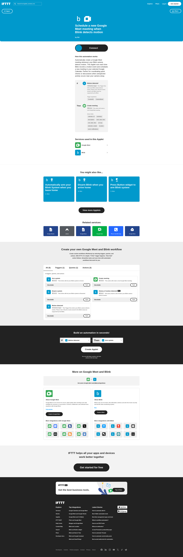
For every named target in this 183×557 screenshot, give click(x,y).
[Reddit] (126, 550)
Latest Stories (97, 507)
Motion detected (92, 83)
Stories (58, 513)
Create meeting (92, 105)
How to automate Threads (99, 532)
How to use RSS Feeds (98, 523)
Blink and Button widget (75, 529)
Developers (59, 549)
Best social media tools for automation (102, 539)
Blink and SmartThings (75, 539)
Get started (174, 4)
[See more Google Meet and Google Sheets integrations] (67, 426)
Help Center (59, 523)
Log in (164, 4)
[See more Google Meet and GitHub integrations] (81, 434)
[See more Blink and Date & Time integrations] (130, 426)
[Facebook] (101, 550)
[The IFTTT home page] (6, 4)
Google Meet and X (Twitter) (76, 517)
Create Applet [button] (91, 349)
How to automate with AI (98, 510)
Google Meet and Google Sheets (77, 513)
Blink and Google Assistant (76, 536)
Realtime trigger (57, 307)
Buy (95, 407)
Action (55, 280)
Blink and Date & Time (75, 532)
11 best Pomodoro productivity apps (102, 529)
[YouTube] (114, 550)
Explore (150, 4)
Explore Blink (101, 412)
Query (102, 293)
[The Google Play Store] (122, 511)
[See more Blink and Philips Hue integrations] (130, 434)
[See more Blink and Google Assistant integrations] (101, 434)
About (94, 549)
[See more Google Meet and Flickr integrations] (52, 434)
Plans (157, 4)
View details (50, 285)
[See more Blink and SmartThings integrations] (115, 434)
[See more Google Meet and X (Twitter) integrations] (81, 426)
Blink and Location (74, 526)
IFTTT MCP (59, 520)
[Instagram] (109, 550)
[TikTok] (122, 550)
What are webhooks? (98, 526)
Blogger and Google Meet (76, 523)
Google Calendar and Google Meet (78, 510)
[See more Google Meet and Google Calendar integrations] (52, 426)
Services (58, 510)
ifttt (78, 37)
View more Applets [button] (92, 210)
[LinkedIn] (105, 550)
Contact (82, 549)
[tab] (48, 268)
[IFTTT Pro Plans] (119, 291)
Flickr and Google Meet (75, 520)
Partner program (74, 549)
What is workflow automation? (100, 520)
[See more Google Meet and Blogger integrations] (67, 434)
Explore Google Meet (54, 414)
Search (58, 529)
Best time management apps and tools (102, 517)
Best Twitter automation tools (100, 513)
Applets (58, 517)
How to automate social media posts (102, 536)
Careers (66, 549)
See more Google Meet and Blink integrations (91, 383)
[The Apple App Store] (122, 507)
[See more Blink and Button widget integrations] (115, 426)
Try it (86, 285)
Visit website (49, 409)
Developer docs (60, 536)
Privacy (88, 549)
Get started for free (91, 467)
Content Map (59, 526)
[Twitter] (118, 550)
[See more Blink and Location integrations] (101, 426)
